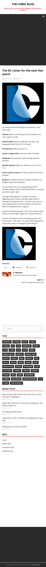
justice (6, 358)
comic (32, 342)
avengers (6, 342)
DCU (18, 346)
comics (6, 346)
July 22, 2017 (8, 79)
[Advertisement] (23, 42)
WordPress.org (7, 451)
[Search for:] (23, 329)
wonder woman (29, 379)
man (21, 358)
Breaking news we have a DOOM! (14, 427)
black (25, 342)
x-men (5, 383)
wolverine (16, 379)
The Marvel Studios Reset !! (12, 412)
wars (20, 375)
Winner (6, 379)
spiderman (28, 367)
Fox (18, 350)
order (28, 362)
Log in (4, 440)
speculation (8, 367)
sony (36, 362)
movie (13, 362)
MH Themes (36, 565)
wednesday (29, 375)
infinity (20, 354)
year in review (16, 383)
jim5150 (18, 79)
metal (5, 362)
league (14, 358)
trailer (26, 371)
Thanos (17, 371)
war (13, 375)
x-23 (40, 379)
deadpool (26, 346)
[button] (42, 16)
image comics (8, 354)
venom (5, 375)
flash (12, 350)
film (5, 350)
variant (35, 371)
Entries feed (6, 444)
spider (18, 367)
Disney (36, 346)
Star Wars (7, 371)
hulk (25, 350)
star (37, 367)
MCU (36, 358)
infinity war (30, 354)
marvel (29, 358)
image (32, 350)
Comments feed (8, 447)
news (21, 362)
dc (13, 346)
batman (17, 342)
